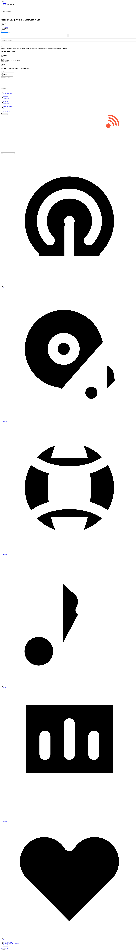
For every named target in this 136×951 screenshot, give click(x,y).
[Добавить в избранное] (68, 35)
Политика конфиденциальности (11, 943)
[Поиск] (14, 153)
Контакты (5, 946)
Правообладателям (7, 944)
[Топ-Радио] (68, 151)
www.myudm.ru (4, 57)
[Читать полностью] (1, 46)
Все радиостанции (7, 942)
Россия (6, 27)
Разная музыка (7, 25)
